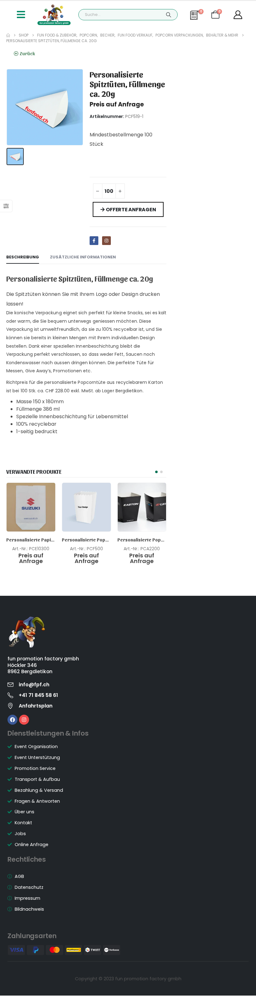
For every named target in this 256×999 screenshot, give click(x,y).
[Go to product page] (31, 507)
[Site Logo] (53, 15)
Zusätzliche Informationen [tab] (83, 257)
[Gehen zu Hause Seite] (8, 35)
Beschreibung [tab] (22, 257)
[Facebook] (12, 720)
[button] (156, 472)
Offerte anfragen (131, 209)
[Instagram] (106, 240)
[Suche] (168, 14)
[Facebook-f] (94, 240)
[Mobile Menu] (21, 15)
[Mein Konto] (238, 14)
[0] (195, 18)
